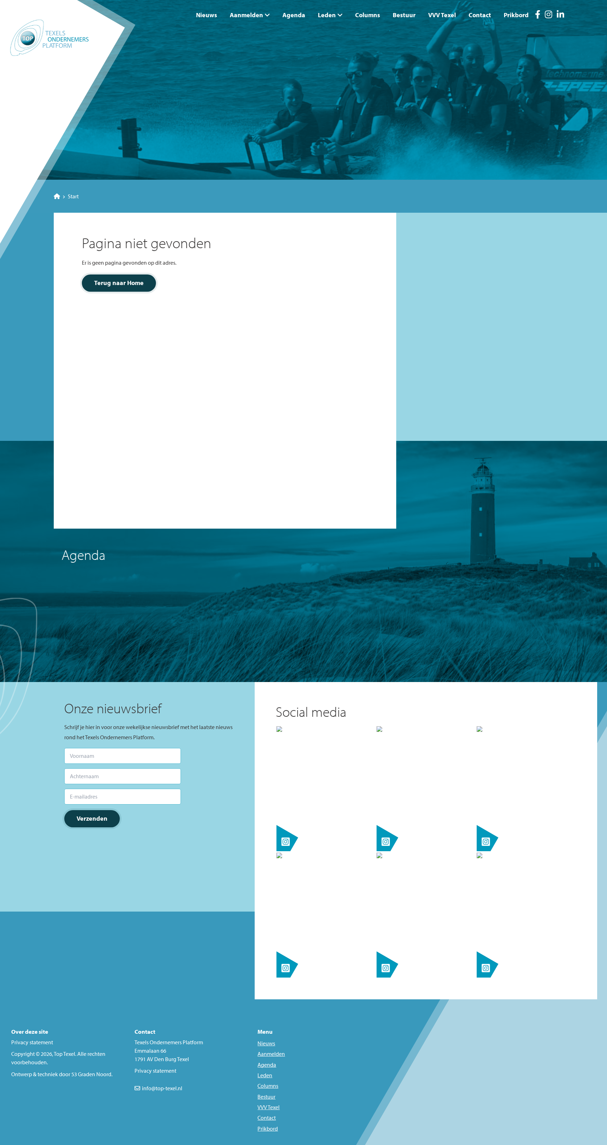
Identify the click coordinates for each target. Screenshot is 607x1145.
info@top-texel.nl (162, 1088)
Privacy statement (32, 1042)
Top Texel (64, 1053)
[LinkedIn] (560, 15)
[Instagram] (548, 15)
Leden (327, 15)
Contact (480, 15)
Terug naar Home (119, 283)
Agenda (293, 15)
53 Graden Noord (91, 1074)
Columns (367, 15)
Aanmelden (246, 15)
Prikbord (516, 15)
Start (73, 196)
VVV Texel (442, 15)
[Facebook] (537, 15)
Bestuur (404, 15)
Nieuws (206, 15)
